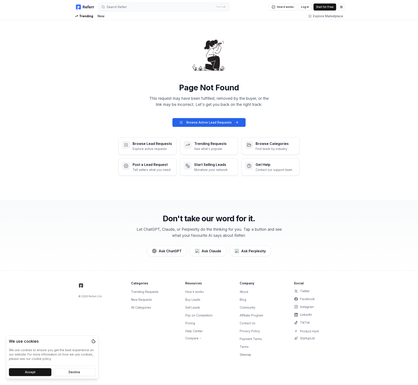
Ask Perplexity (253, 251)
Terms (244, 347)
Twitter (305, 291)
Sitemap (245, 354)
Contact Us (247, 323)
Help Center (194, 331)
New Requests (141, 299)
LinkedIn (306, 314)
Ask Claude (211, 251)
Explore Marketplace (328, 16)
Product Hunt (307, 331)
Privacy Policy (250, 331)
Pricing (190, 323)
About (244, 292)
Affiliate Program (251, 315)
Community (247, 307)
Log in (305, 7)
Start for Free (325, 7)
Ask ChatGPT (170, 251)
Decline (74, 372)
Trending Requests (144, 292)
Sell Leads (192, 307)
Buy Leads (192, 299)
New (101, 16)
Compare (192, 338)
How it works (285, 7)
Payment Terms (251, 339)
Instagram (307, 307)
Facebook (307, 299)
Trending (86, 16)
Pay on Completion (198, 315)
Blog (243, 299)
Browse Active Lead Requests (209, 122)
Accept (30, 372)
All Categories (141, 307)
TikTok (305, 322)
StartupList (307, 338)
